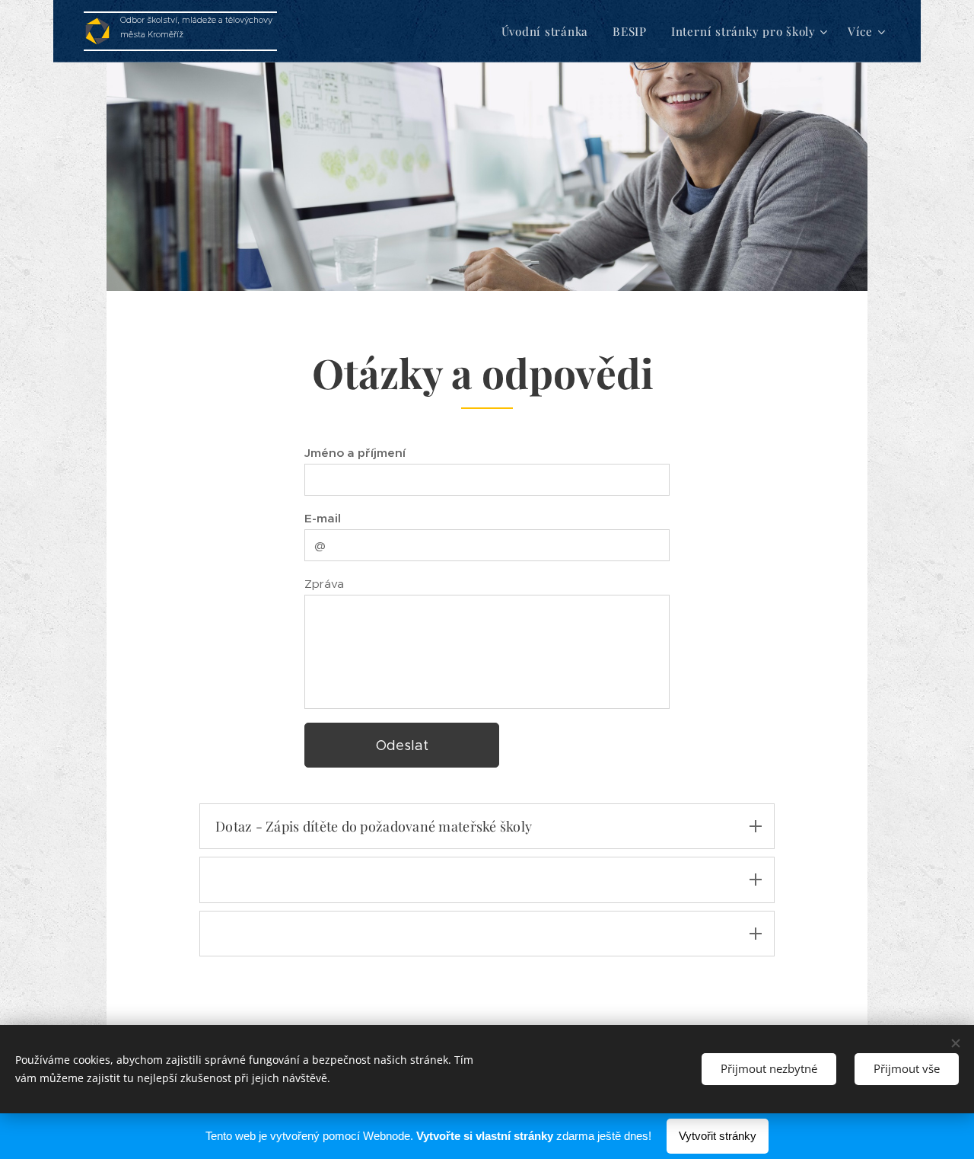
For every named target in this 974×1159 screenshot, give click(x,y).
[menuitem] (549, 31)
